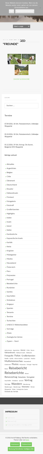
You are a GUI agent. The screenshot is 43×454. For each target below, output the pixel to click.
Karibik (9, 242)
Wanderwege (17, 387)
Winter (33, 387)
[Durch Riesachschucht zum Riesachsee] (14, 59)
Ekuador (10, 189)
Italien (9, 230)
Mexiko (10, 259)
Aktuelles (10, 164)
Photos (15, 364)
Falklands (29, 352)
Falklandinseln (12, 193)
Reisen (27, 373)
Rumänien (11, 288)
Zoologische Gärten (14, 337)
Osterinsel (8, 364)
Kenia (9, 247)
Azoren (23, 350)
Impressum (11, 418)
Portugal (10, 279)
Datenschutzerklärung (25, 11)
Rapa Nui (34, 364)
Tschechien (11, 321)
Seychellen (11, 296)
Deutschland (12, 185)
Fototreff (10, 205)
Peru (8, 271)
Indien (9, 218)
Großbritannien (13, 209)
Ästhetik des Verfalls (11, 391)
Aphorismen (8, 350)
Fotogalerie (11, 201)
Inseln (9, 222)
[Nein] (40, 8)
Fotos (17, 355)
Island (9, 226)
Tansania (10, 312)
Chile (9, 176)
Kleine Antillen (18, 358)
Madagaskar (11, 255)
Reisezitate (22, 377)
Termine (10, 316)
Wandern (16, 384)
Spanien (10, 308)
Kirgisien (10, 251)
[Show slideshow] (21, 79)
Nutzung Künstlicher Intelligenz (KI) (19, 425)
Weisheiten (25, 387)
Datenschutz (11, 421)
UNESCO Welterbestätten (17, 325)
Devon (32, 350)
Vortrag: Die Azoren (26, 145)
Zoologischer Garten (22, 389)
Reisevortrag (11, 377)
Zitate (9, 333)
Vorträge (10, 329)
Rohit (27, 440)
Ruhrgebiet (30, 377)
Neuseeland (11, 263)
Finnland (10, 197)
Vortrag (28, 380)
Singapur (10, 304)
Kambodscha (12, 234)
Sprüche (21, 380)
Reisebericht (18, 368)
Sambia (9, 292)
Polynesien (11, 275)
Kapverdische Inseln (15, 238)
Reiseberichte (12, 283)
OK (11, 11)
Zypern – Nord (12, 341)
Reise (6, 368)
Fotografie (9, 356)
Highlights (11, 214)
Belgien (9, 172)
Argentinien (11, 168)
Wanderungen (8, 387)
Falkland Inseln (20, 352)
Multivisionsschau (14, 361)
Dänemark (11, 181)
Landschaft (27, 358)
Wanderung (26, 384)
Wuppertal (8, 389)
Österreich (11, 267)
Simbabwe (11, 300)
